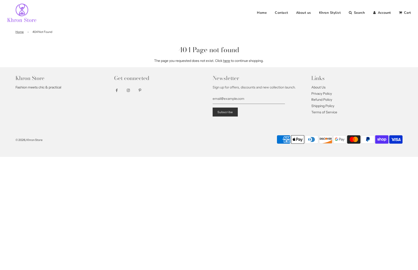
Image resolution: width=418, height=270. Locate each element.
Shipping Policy (322, 106)
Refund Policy (321, 99)
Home (262, 12)
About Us (318, 87)
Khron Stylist (330, 12)
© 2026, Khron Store (29, 140)
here (226, 60)
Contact (281, 12)
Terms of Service (324, 112)
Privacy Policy (321, 93)
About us (303, 12)
